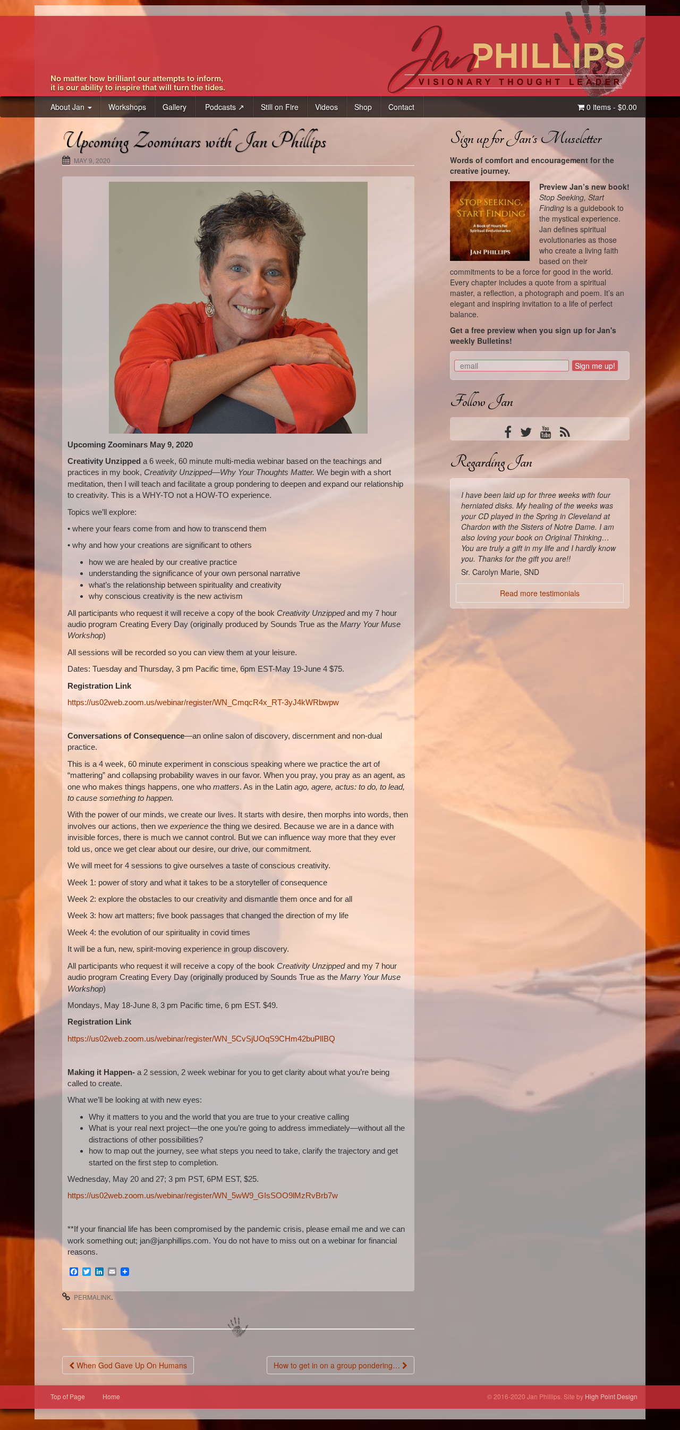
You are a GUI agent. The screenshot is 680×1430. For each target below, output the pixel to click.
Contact (401, 106)
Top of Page (67, 1396)
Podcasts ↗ (223, 106)
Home (111, 1396)
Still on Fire (280, 106)
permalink (92, 1296)
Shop (363, 106)
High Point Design (611, 1396)
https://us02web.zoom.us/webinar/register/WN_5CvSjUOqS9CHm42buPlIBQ (201, 1038)
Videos (326, 106)
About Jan (68, 106)
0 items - (610, 106)
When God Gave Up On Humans (130, 1365)
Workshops (127, 106)
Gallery (174, 106)
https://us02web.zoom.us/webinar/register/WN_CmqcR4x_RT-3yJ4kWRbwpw (203, 702)
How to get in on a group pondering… (338, 1365)
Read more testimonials (540, 669)
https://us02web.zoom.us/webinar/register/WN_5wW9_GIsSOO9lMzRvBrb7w (202, 1195)
